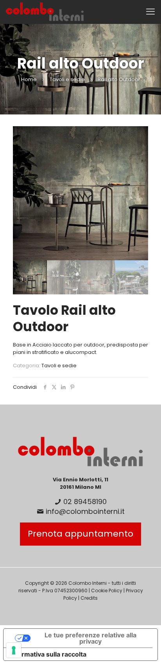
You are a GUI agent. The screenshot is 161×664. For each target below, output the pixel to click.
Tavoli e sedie (67, 79)
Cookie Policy (106, 590)
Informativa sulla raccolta (48, 654)
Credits (89, 598)
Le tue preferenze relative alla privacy (90, 638)
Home (29, 79)
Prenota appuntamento (80, 534)
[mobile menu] (150, 11)
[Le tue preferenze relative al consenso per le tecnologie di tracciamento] (13, 650)
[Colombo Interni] (45, 12)
